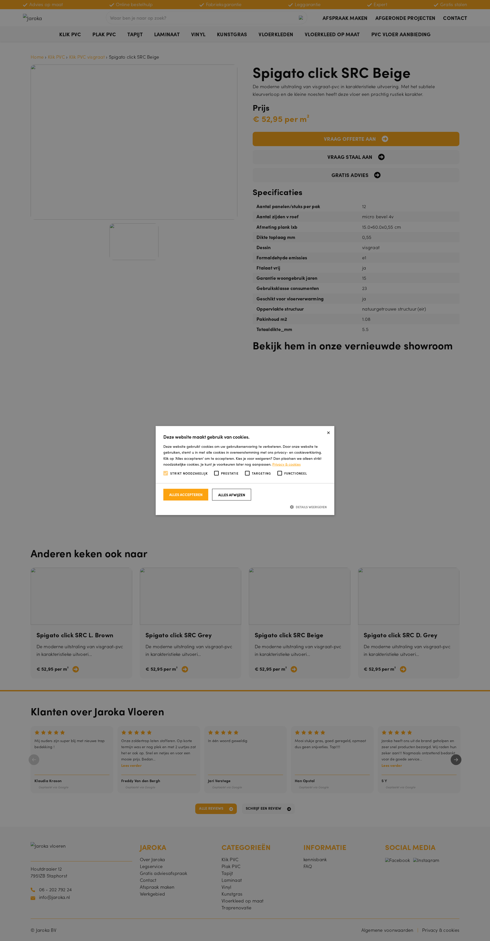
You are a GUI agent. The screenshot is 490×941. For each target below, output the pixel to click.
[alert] (245, 470)
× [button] (328, 432)
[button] (245, 506)
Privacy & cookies (286, 463)
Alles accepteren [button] (186, 494)
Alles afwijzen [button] (231, 494)
